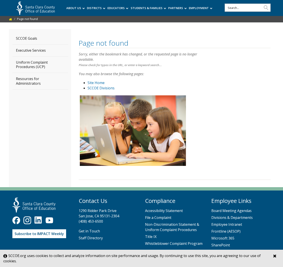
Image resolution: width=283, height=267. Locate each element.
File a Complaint (158, 217)
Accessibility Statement (164, 210)
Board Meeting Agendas (231, 210)
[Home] (10, 19)
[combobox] (247, 8)
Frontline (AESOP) (226, 231)
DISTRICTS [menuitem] (94, 8)
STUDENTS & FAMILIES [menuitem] (147, 8)
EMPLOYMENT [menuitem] (199, 8)
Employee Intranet (226, 224)
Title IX (151, 236)
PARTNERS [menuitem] (175, 8)
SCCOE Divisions (101, 88)
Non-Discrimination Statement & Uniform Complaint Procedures (172, 227)
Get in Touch (89, 231)
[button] (266, 7)
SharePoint (220, 245)
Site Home (96, 82)
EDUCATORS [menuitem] (116, 8)
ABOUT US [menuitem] (73, 8)
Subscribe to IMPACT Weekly (39, 233)
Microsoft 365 (222, 238)
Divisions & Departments (232, 217)
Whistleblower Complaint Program (174, 243)
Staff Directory (91, 238)
